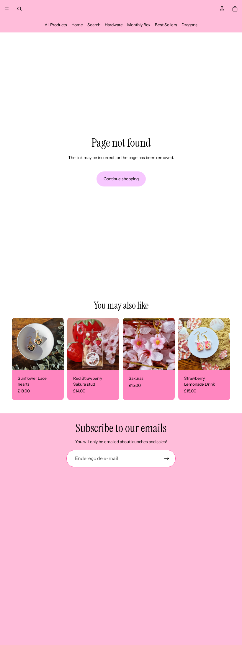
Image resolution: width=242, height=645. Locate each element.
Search (93, 24)
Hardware (114, 24)
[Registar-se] (167, 458)
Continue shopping (121, 178)
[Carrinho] (234, 8)
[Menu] (7, 9)
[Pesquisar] (19, 8)
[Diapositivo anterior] (129, 343)
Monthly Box (139, 24)
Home (77, 24)
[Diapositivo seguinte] (168, 343)
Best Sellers (166, 24)
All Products (56, 24)
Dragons (189, 24)
